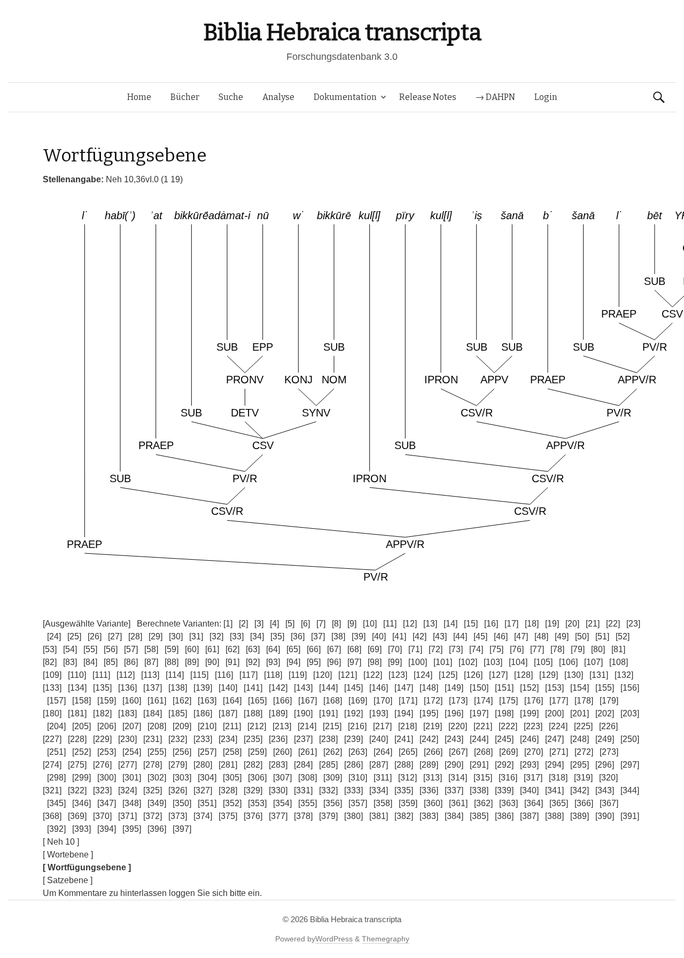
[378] (303, 816)
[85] (111, 662)
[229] (102, 739)
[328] (228, 790)
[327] (202, 790)
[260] (282, 751)
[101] (442, 662)
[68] (354, 649)
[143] (303, 687)
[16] (491, 623)
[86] (131, 662)
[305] (232, 777)
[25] (74, 636)
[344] (629, 790)
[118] (273, 674)
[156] (629, 687)
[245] (504, 739)
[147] (403, 687)
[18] (532, 623)
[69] (375, 649)
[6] (305, 623)
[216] (357, 726)
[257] (207, 751)
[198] (504, 713)
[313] (432, 777)
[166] (282, 700)
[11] (390, 623)
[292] (504, 764)
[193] (378, 713)
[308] (307, 777)
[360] (433, 803)
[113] (150, 674)
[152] (529, 687)
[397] (182, 828)
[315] (482, 777)
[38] (338, 636)
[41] (399, 636)
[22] (613, 623)
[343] (604, 790)
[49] (562, 636)
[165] (257, 700)
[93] (273, 662)
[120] (322, 674)
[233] (202, 739)
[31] (196, 636)
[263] (357, 751)
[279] (177, 764)
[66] (314, 649)
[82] (50, 662)
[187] (228, 713)
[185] (177, 713)
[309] (332, 777)
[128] (523, 674)
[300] (106, 777)
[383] (428, 816)
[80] (598, 649)
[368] (52, 816)
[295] (579, 764)
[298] (56, 777)
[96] (334, 662)
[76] (517, 649)
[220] (457, 726)
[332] (328, 790)
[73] (456, 649)
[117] (248, 674)
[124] (423, 674)
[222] (508, 726)
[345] (56, 803)
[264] (383, 751)
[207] (131, 726)
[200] (554, 713)
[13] (430, 623)
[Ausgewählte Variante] (86, 623)
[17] (511, 623)
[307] (282, 777)
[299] (81, 777)
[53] (50, 649)
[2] (243, 623)
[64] (273, 649)
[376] (253, 816)
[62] (232, 649)
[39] (359, 636)
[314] (457, 777)
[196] (454, 713)
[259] (257, 751)
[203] (629, 713)
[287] (378, 764)
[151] (504, 687)
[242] (428, 739)
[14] (450, 623)
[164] (232, 700)
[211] (232, 726)
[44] (460, 636)
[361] (458, 803)
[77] (537, 649)
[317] (533, 777)
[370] (102, 816)
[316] (508, 777)
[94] (293, 662)
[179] (609, 700)
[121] (347, 674)
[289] (428, 764)
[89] (192, 662)
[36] (298, 636)
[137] (152, 687)
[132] (624, 674)
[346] (81, 803)
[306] (257, 777)
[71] (415, 649)
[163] (207, 700)
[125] (448, 674)
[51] (602, 636)
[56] (111, 649)
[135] (102, 687)
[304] (207, 777)
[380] (353, 816)
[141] (253, 687)
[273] (609, 751)
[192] (353, 713)
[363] (508, 803)
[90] (212, 662)
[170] (383, 700)
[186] (202, 713)
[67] (334, 649)
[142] (278, 687)
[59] (171, 649)
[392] (56, 828)
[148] (428, 687)
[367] (609, 803)
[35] (277, 636)
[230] (127, 739)
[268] (483, 751)
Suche (231, 97)
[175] (508, 700)
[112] (125, 674)
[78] (557, 649)
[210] (207, 726)
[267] (458, 751)
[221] (482, 726)
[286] (353, 764)
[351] (207, 803)
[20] (572, 623)
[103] (493, 662)
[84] (90, 662)
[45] (480, 636)
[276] (102, 764)
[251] (56, 751)
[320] (608, 777)
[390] (604, 816)
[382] (403, 816)
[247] (554, 739)
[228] (77, 739)
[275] (77, 764)
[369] (77, 816)
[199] (529, 713)
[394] (106, 828)
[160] (131, 700)
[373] (177, 816)
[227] (52, 739)
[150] (479, 687)
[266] (433, 751)
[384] (454, 816)
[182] (102, 713)
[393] (81, 828)
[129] (548, 674)
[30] (176, 636)
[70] (395, 649)
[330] (278, 790)
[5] (289, 623)
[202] (604, 713)
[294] (554, 764)
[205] (81, 726)
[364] (533, 803)
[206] (106, 726)
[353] (257, 803)
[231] (152, 739)
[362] (483, 803)
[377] (278, 816)
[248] (579, 739)
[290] (454, 764)
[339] (504, 790)
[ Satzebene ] (67, 880)
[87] (151, 662)
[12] (410, 623)
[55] (90, 649)
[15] (471, 623)
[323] (102, 790)
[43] (440, 636)
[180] (52, 713)
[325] (152, 790)
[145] (353, 687)
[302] (156, 777)
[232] (177, 739)
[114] (175, 674)
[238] (328, 739)
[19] (552, 623)
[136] (127, 687)
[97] (354, 662)
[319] (583, 777)
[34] (257, 636)
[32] (216, 636)
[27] (115, 636)
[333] (353, 790)
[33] (237, 636)
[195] (428, 713)
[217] (382, 726)
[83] (70, 662)
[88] (171, 662)
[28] (135, 636)
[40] (379, 636)
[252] (81, 751)
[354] (282, 803)
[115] (199, 674)
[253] (106, 751)
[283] (278, 764)
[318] (558, 777)
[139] (202, 687)
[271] (558, 751)
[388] (554, 816)
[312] (407, 777)
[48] (541, 636)
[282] (253, 764)
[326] (177, 790)
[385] (479, 816)
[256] (182, 751)
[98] (375, 662)
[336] (428, 790)
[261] (307, 751)
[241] (403, 739)
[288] (403, 764)
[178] (583, 700)
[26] (95, 636)
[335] (403, 790)
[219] (432, 726)
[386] (504, 816)
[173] (458, 700)
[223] (533, 726)
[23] (633, 623)
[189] (278, 713)
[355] (307, 803)
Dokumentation (345, 97)
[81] (618, 649)
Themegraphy (385, 938)
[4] (274, 623)
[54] (70, 649)
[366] (583, 803)
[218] (407, 726)
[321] (52, 790)
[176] (533, 700)
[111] (101, 674)
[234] (228, 739)
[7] (320, 623)
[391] (629, 816)
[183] (127, 713)
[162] (182, 700)
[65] (293, 649)
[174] (483, 700)
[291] (479, 764)
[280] (202, 764)
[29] (155, 636)
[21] (593, 623)
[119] (298, 674)
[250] (629, 739)
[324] (127, 790)
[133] (52, 687)
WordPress (334, 938)
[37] (318, 636)
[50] (582, 636)
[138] (177, 687)
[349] (156, 803)
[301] (131, 777)
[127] (498, 674)
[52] (622, 636)
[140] (228, 687)
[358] (383, 803)
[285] (328, 764)
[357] (357, 803)
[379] (328, 816)
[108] (618, 662)
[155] (604, 687)
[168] (332, 700)
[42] (419, 636)
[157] (56, 700)
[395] (131, 828)
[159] (106, 700)
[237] (303, 739)
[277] (127, 764)
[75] (496, 649)
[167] (307, 700)
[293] (529, 764)
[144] (328, 687)
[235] (253, 739)
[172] (433, 700)
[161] (156, 700)
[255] (156, 751)
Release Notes (427, 97)
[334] (378, 790)
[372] (152, 816)
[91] (232, 662)
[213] (282, 726)
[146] (378, 687)
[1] (227, 623)
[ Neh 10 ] (61, 841)
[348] (131, 803)
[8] (336, 623)
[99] (395, 662)
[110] (77, 674)
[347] (106, 803)
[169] (357, 700)
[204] (56, 726)
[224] (558, 726)
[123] (397, 674)
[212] (256, 726)
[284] (303, 764)
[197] (479, 713)
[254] (131, 751)
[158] (81, 700)
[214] (307, 726)
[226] (608, 726)
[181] (77, 713)
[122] (372, 674)
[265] (408, 751)
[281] (228, 764)
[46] (501, 636)
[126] (473, 674)
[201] (579, 713)
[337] (454, 790)
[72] (435, 649)
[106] (568, 662)
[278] (152, 764)
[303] (182, 777)
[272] (583, 751)
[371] (127, 816)
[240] (378, 739)
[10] (370, 623)
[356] (332, 803)
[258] (232, 751)
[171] (408, 700)
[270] (533, 751)
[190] (303, 713)
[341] (554, 790)
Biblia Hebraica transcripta (342, 32)
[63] (253, 649)
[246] (529, 739)
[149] (454, 687)
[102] (467, 662)
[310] (357, 777)
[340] (529, 790)
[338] (479, 790)
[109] (52, 674)
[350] (182, 803)
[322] (77, 790)
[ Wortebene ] (68, 854)
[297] (629, 764)
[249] (604, 739)
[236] (278, 739)
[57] (131, 649)
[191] (328, 713)
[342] (579, 790)
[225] (583, 726)
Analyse (278, 97)
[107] (593, 662)
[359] (408, 803)
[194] (403, 713)
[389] (579, 816)
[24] (54, 636)
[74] (476, 649)
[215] (332, 726)
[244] (479, 739)
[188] (253, 713)
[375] (228, 816)
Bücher (184, 97)
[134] (77, 687)
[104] (518, 662)
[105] (543, 662)
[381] (378, 816)
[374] (202, 816)
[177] (558, 700)
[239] (353, 739)
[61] (212, 649)
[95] (314, 662)
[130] (573, 674)
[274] (52, 764)
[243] (454, 739)
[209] (182, 726)
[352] (232, 803)
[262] (332, 751)
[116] (224, 674)
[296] (604, 764)
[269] (508, 751)
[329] (253, 790)
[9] (351, 623)
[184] (152, 713)
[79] (578, 649)
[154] (579, 687)
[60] (192, 649)
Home (139, 97)
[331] (303, 790)
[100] (417, 662)
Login (545, 97)
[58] (151, 649)
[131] (598, 674)
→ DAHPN (495, 97)
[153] (554, 687)
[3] (258, 623)
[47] (521, 636)
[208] (156, 726)
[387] (529, 816)
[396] (156, 828)
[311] (383, 777)
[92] (253, 662)
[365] (558, 803)
